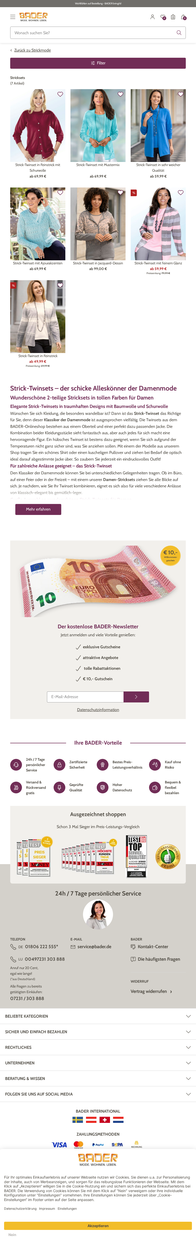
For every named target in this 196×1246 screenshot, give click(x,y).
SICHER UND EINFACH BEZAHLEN (36, 1031)
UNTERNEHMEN (19, 1063)
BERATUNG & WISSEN (25, 1078)
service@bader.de (94, 946)
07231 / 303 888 (27, 998)
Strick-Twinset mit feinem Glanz (158, 263)
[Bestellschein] (173, 16)
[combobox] (98, 33)
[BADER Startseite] (33, 17)
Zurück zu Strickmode (32, 50)
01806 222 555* (41, 946)
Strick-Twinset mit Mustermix (98, 164)
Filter (101, 63)
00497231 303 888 (45, 959)
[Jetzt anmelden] (136, 696)
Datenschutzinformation (98, 709)
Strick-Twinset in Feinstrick (37, 356)
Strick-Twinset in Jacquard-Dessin (98, 263)
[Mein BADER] (152, 16)
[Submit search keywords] (179, 33)
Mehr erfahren (38, 509)
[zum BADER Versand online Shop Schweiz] (105, 1120)
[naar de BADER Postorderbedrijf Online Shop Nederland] (118, 1120)
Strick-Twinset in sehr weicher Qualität (158, 167)
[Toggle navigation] (12, 16)
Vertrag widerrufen (149, 991)
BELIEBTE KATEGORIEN (26, 1016)
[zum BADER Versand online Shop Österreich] (91, 1120)
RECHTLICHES (18, 1047)
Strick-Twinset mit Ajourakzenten (38, 263)
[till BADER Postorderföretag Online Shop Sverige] (77, 1120)
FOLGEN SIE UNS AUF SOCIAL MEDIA (39, 1094)
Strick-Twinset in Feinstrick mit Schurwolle (37, 167)
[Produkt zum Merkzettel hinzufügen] (60, 94)
